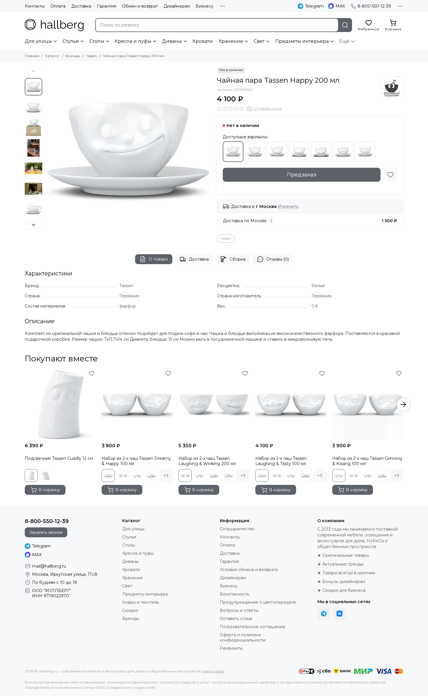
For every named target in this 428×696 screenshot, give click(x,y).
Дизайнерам (177, 6)
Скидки (130, 610)
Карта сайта (213, 671)
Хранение (231, 41)
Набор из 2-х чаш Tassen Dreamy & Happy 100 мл (136, 461)
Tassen (91, 56)
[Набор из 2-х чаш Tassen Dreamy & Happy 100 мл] (137, 404)
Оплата (58, 6)
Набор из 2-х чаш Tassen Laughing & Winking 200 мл (207, 461)
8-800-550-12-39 (374, 6)
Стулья (71, 41)
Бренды (73, 56)
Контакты (35, 6)
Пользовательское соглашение (252, 626)
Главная (32, 56)
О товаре (158, 259)
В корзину (49, 489)
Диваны (172, 41)
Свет (259, 41)
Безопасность (234, 594)
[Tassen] (391, 88)
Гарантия (106, 6)
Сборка (237, 259)
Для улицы (38, 41)
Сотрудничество (237, 528)
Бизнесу (204, 6)
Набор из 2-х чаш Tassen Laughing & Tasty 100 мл (281, 461)
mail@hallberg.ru (49, 566)
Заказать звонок (46, 532)
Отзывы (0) (277, 259)
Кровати (202, 41)
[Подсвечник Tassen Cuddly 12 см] (60, 404)
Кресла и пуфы (133, 41)
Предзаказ (301, 175)
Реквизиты (231, 648)
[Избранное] (390, 175)
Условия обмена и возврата (249, 569)
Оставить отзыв (236, 618)
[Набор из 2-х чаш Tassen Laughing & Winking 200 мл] (214, 404)
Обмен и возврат (140, 6)
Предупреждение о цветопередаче (258, 602)
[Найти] (345, 25)
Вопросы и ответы (239, 610)
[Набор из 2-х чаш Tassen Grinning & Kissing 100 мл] (367, 404)
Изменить (288, 206)
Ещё (344, 41)
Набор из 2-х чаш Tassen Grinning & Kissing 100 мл (367, 461)
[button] (48, 150)
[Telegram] (323, 613)
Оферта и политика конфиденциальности (243, 637)
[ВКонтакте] (339, 613)
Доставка (81, 6)
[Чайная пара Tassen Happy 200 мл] (128, 150)
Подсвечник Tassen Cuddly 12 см (59, 458)
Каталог (52, 56)
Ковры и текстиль (140, 602)
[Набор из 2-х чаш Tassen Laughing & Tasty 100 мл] (290, 404)
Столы (96, 41)
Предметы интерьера (302, 41)
